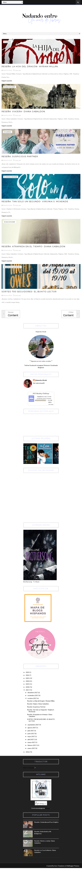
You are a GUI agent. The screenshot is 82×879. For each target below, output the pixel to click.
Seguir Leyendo (7, 81)
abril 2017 (31, 739)
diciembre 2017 (33, 692)
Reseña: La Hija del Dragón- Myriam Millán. (30, 66)
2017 (27, 690)
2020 (27, 681)
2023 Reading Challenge (41, 393)
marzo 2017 (32, 742)
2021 (27, 678)
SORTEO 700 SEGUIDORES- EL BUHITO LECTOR (29, 291)
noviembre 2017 (33, 695)
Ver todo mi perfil (38, 383)
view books (50, 404)
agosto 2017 (32, 727)
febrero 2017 (32, 745)
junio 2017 (31, 733)
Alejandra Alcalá (41, 380)
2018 (27, 687)
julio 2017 (31, 731)
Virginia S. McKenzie (11, 177)
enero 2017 (32, 748)
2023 (27, 672)
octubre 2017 (32, 698)
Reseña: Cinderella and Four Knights (46, 822)
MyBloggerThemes (73, 866)
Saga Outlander (10, 87)
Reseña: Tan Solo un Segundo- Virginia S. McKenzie (35, 201)
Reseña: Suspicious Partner (20, 156)
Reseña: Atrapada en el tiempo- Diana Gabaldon (33, 246)
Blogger (47, 808)
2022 (27, 675)
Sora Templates (59, 866)
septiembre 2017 (33, 725)
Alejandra (39, 396)
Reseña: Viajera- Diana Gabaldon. (24, 111)
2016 (27, 752)
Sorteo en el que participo (13, 267)
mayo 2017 (31, 736)
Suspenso (8, 42)
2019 (27, 684)
